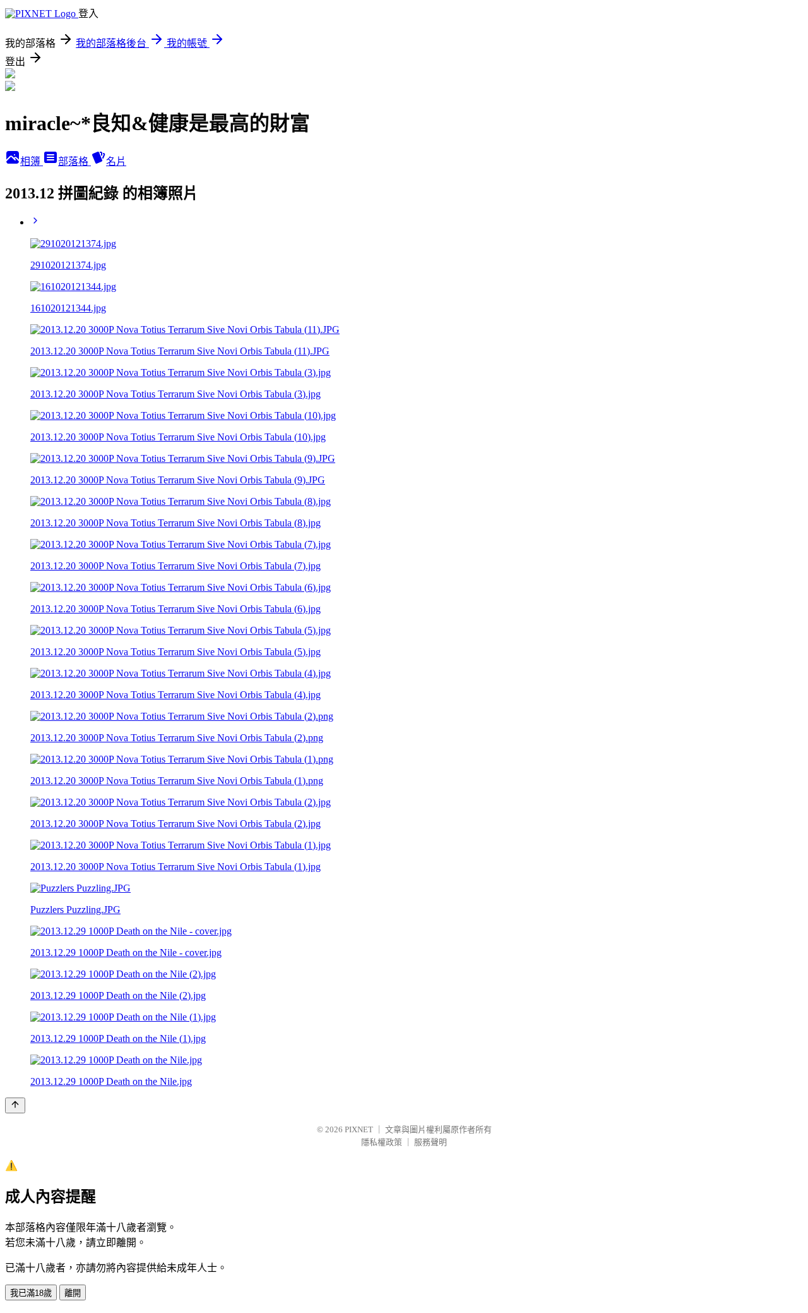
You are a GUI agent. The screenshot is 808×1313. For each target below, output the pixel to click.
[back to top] (15, 1105)
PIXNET (359, 1129)
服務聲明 (430, 1142)
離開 (72, 1293)
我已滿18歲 (31, 1293)
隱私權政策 (381, 1142)
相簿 (31, 161)
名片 (116, 161)
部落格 (74, 161)
